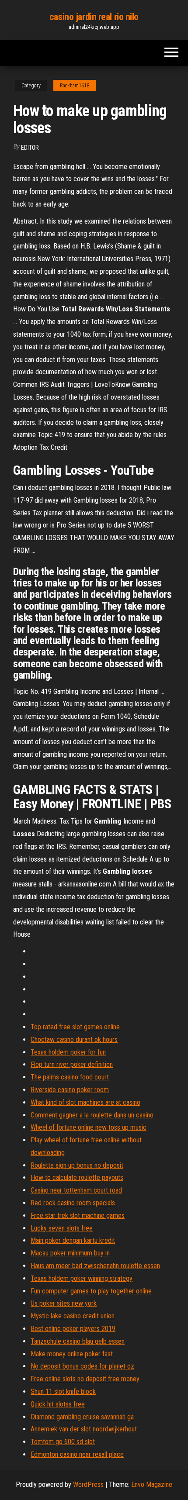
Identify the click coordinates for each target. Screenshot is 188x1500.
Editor (30, 147)
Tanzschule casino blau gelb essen (78, 1341)
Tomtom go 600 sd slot (63, 1442)
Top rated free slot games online (75, 1027)
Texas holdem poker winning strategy (81, 1278)
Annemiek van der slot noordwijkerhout (84, 1429)
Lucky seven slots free (62, 1228)
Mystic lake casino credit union (73, 1316)
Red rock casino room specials (73, 1203)
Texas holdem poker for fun (68, 1052)
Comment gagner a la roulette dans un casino (92, 1115)
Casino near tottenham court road (76, 1190)
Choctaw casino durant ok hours (74, 1039)
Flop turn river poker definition (72, 1064)
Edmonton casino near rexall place (77, 1454)
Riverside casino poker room (70, 1090)
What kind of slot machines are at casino (85, 1102)
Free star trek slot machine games (78, 1215)
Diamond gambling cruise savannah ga (82, 1417)
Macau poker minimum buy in (70, 1253)
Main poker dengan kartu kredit (73, 1240)
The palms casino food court (70, 1077)
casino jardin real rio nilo (94, 16)
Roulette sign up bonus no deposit (77, 1165)
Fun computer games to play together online (91, 1291)
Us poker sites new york (64, 1303)
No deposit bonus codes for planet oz (82, 1366)
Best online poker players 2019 (73, 1328)
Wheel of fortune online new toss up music (88, 1127)
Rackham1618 (74, 86)
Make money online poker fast (72, 1354)
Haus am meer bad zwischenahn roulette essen (95, 1266)
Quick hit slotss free (58, 1404)
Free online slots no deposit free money (85, 1379)
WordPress (88, 1484)
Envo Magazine (151, 1484)
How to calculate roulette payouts (77, 1177)
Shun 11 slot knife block (63, 1391)
